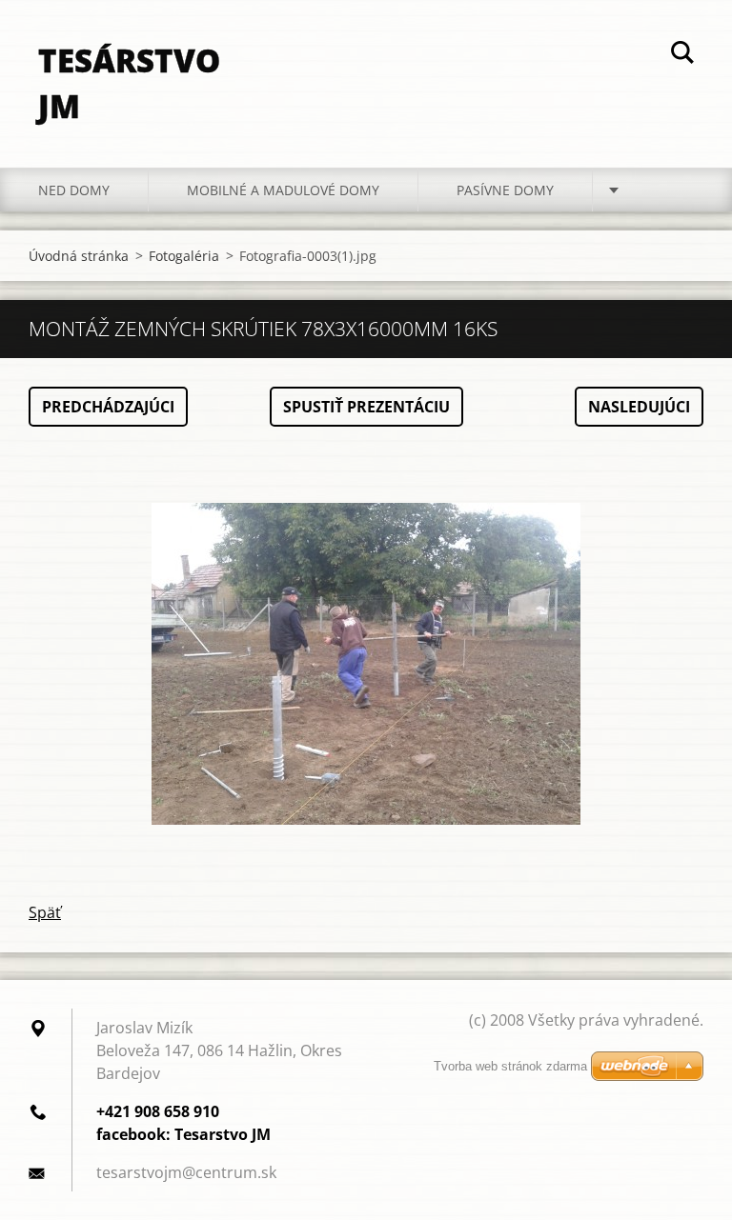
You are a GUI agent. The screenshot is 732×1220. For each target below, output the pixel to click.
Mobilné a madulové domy (283, 190)
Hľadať (682, 55)
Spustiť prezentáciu (366, 406)
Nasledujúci (639, 406)
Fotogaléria (184, 256)
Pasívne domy (505, 190)
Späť (45, 912)
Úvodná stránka (79, 256)
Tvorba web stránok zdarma (510, 1066)
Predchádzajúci (108, 406)
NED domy (74, 190)
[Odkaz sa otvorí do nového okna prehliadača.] (366, 664)
